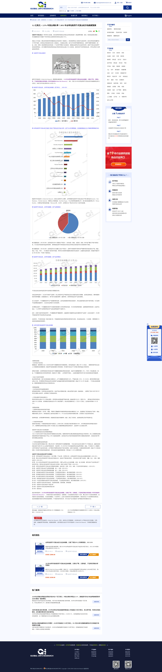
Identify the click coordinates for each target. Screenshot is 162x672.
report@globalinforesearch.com (103, 2)
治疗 (112, 73)
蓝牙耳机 (109, 63)
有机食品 (125, 76)
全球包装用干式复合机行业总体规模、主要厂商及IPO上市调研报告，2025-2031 (69, 542)
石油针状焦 (119, 32)
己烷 (113, 52)
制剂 (121, 83)
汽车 (120, 76)
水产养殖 (118, 90)
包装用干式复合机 (59, 31)
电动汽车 (114, 76)
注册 (121, 2)
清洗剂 (118, 52)
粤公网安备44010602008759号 (53, 668)
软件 (112, 69)
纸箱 (123, 86)
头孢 (108, 73)
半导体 (109, 66)
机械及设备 (60, 551)
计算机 (113, 93)
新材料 (125, 32)
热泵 (113, 56)
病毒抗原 (109, 83)
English (129, 15)
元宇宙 (115, 96)
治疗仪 (119, 59)
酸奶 (112, 79)
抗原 (125, 83)
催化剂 (109, 52)
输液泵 (109, 59)
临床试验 (116, 83)
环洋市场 (58, 645)
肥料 (108, 93)
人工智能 (109, 96)
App (108, 69)
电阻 (113, 66)
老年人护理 (110, 100)
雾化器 (114, 59)
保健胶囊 (123, 69)
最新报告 (103, 645)
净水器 (120, 63)
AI (119, 96)
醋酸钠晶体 (116, 35)
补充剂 (117, 73)
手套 (125, 63)
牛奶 (116, 79)
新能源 (109, 86)
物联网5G (109, 29)
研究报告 (41, 15)
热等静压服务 (110, 32)
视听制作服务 (117, 29)
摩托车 (109, 76)
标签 (123, 52)
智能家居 (109, 35)
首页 (39, 20)
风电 (119, 86)
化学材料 (68, 645)
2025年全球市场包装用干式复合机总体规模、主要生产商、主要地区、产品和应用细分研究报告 (71, 564)
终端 (123, 93)
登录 (118, 2)
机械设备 (78, 645)
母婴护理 (124, 96)
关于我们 (95, 15)
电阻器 (118, 66)
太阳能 (114, 86)
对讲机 (118, 93)
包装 (113, 90)
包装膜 (109, 90)
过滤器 (109, 56)
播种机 (124, 90)
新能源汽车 (123, 73)
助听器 (122, 56)
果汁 (108, 79)
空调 (117, 56)
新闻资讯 (43, 20)
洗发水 (124, 59)
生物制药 (121, 79)
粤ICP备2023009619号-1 (36, 668)
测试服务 (117, 69)
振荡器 (123, 66)
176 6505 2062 (154, 332)
